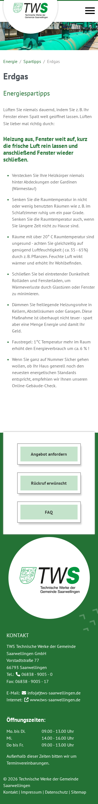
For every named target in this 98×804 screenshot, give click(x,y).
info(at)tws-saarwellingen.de (54, 693)
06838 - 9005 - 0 (37, 674)
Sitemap (78, 792)
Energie (10, 61)
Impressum (31, 792)
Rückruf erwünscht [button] (49, 483)
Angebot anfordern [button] (49, 454)
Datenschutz (56, 792)
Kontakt (10, 792)
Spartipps (32, 61)
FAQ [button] (49, 512)
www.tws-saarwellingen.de (55, 699)
